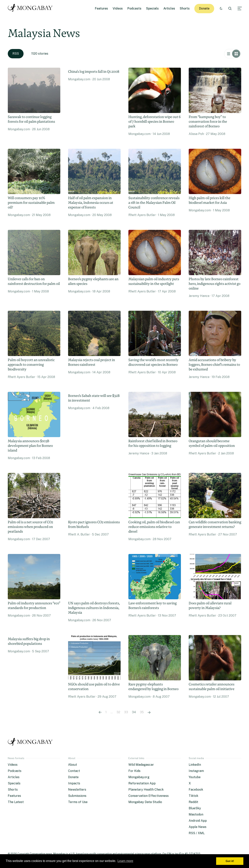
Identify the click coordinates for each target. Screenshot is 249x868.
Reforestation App (142, 783)
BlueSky (195, 808)
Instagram (196, 771)
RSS (15, 53)
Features (101, 8)
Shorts (185, 8)
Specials (152, 8)
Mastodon (196, 814)
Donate (204, 8)
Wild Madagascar (141, 764)
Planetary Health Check (146, 789)
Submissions (77, 796)
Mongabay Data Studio (145, 802)
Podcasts (134, 8)
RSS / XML (197, 833)
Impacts (74, 783)
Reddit (193, 802)
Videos (118, 8)
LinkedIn (195, 764)
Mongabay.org (138, 777)
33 (126, 712)
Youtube (195, 777)
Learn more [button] (125, 861)
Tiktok (193, 796)
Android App (198, 820)
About (72, 764)
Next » (149, 712)
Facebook (196, 789)
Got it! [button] (230, 861)
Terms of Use (78, 802)
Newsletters (77, 789)
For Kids (134, 771)
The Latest (16, 802)
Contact (74, 771)
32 (118, 712)
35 (142, 712)
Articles (169, 8)
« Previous (100, 712)
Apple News (197, 827)
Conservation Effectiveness (148, 796)
